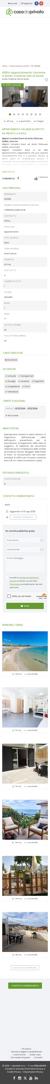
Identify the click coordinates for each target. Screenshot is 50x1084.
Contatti (38, 1057)
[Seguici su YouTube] (30, 1078)
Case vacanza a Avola (19, 66)
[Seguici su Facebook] (14, 1078)
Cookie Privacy (14, 1071)
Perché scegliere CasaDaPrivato (26, 1051)
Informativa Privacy (33, 1068)
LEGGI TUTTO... (9, 171)
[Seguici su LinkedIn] (36, 1078)
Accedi (13, 3)
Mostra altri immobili (25, 967)
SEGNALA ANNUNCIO (23, 517)
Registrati (27, 3)
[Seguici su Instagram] (19, 1078)
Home (4, 66)
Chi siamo (26, 1048)
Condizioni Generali (14, 1068)
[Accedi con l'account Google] (41, 3)
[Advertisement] (25, 39)
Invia (26, 605)
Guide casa (35, 1054)
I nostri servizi (19, 1054)
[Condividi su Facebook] (18, 178)
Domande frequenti (20, 1057)
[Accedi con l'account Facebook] (36, 3)
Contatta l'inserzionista (25, 985)
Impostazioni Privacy (33, 1071)
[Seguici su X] (25, 1078)
